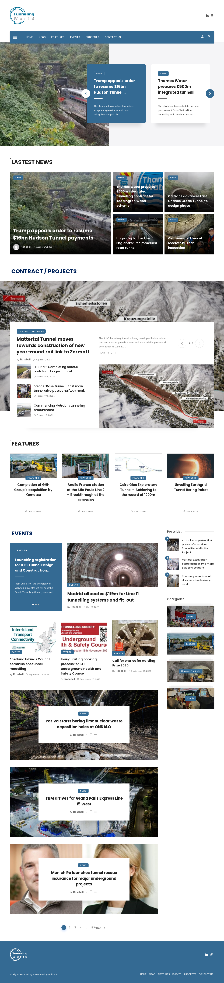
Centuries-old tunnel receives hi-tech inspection (185, 243)
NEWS (42, 37)
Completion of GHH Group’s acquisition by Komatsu (33, 489)
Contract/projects (31, 331)
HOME (29, 37)
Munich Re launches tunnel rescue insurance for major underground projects (84, 878)
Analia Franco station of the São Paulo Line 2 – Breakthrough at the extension (85, 492)
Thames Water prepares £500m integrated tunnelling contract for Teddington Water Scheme (179, 86)
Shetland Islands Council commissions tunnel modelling (30, 664)
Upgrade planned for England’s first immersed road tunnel (136, 243)
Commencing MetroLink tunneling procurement (59, 407)
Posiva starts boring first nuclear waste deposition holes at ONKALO (84, 724)
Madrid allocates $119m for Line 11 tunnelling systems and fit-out (103, 597)
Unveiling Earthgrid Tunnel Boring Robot (191, 487)
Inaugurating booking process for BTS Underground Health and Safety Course (81, 666)
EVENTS (75, 37)
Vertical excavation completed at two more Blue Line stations (198, 563)
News (99, 73)
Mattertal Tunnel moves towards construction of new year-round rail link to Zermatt (53, 345)
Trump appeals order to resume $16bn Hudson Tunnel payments (114, 86)
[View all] (190, 616)
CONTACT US (113, 37)
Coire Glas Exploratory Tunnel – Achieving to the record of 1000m (138, 489)
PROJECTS (92, 37)
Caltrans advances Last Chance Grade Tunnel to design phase (188, 201)
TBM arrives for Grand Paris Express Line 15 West (84, 801)
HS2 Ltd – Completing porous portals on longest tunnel (56, 369)
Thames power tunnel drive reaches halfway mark (196, 580)
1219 (92, 927)
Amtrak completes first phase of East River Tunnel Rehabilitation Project (197, 546)
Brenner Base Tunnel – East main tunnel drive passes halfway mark (59, 388)
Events (73, 585)
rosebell (26, 246)
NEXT (99, 927)
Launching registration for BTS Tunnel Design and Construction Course (36, 565)
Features (33, 478)
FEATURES (57, 37)
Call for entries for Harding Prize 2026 (133, 662)
